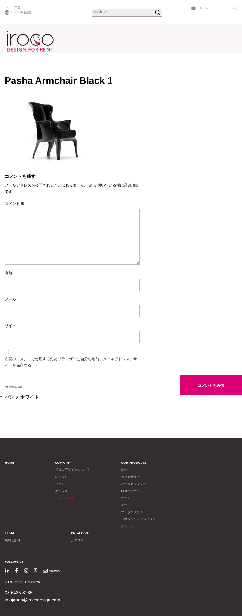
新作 (124, 470)
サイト (10, 325)
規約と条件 (12, 540)
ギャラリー (63, 491)
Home (9, 463)
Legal (10, 533)
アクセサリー (130, 477)
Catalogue (80, 533)
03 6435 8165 (18, 592)
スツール (127, 526)
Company (63, 463)
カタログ (77, 540)
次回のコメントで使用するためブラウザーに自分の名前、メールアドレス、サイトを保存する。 (71, 362)
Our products (133, 463)
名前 (8, 273)
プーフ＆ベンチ (132, 512)
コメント (15, 203)
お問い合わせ (64, 498)
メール (10, 299)
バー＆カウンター (133, 484)
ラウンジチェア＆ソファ (138, 519)
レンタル (61, 477)
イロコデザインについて (72, 470)
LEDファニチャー (133, 491)
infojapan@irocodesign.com (32, 599)
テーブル (127, 505)
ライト (125, 498)
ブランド (61, 484)
